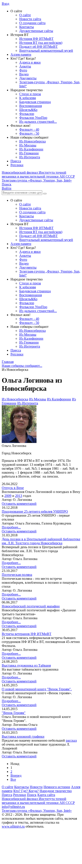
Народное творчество (56, 791)
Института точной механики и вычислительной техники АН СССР (38, 174)
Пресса (15, 161)
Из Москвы (27, 145)
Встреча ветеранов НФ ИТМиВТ (26, 634)
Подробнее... (11, 527)
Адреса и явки (30, 62)
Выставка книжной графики (23, 736)
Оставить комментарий (19, 503)
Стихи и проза (30, 94)
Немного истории (57, 787)
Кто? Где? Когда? (26, 791)
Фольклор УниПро (33, 118)
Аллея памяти (20, 54)
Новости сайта (30, 19)
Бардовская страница (35, 102)
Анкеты (25, 66)
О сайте (25, 15)
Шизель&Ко (28, 110)
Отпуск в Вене (13, 488)
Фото (23, 70)
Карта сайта (46, 795)
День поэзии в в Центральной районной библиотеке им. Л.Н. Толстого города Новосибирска (41, 541)
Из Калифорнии (31, 149)
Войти (6, 188)
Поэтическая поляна (17, 575)
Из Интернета (29, 157)
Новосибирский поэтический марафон (31, 606)
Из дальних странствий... (38, 121)
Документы (28, 78)
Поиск (32, 795)
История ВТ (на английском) (40, 43)
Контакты (26, 27)
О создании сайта (32, 23)
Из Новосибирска (32, 141)
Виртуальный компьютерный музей (46, 50)
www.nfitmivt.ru (13, 826)
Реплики (16, 165)
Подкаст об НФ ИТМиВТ (38, 46)
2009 (7, 496)
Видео (24, 74)
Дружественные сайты (36, 31)
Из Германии (29, 153)
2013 (18, 496)
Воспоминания (30, 106)
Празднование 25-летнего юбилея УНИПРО (35, 511)
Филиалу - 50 (29, 133)
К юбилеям (27, 98)
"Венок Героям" (14, 713)
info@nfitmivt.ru (13, 807)
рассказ (71, 740)
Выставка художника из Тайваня (26, 665)
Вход (5, 3)
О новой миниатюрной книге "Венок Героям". (37, 689)
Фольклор (26, 114)
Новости (36, 787)
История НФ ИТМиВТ (36, 39)
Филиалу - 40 (29, 129)
